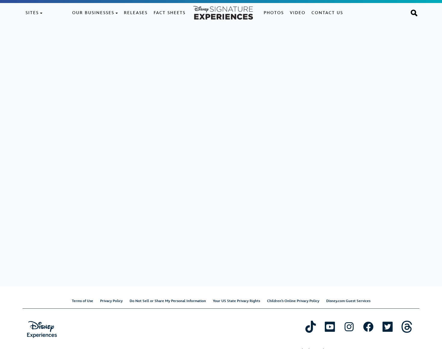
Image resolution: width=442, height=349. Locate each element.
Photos (274, 12)
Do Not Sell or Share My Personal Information (168, 301)
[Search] (414, 13)
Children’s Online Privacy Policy (293, 301)
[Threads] (407, 326)
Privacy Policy (111, 301)
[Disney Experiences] (42, 329)
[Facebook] (368, 326)
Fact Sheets (170, 12)
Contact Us (327, 12)
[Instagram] (349, 326)
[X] (388, 326)
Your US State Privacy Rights (236, 301)
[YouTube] (330, 326)
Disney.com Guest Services (348, 301)
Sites (32, 12)
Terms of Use (82, 301)
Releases (136, 12)
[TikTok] (311, 326)
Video (297, 12)
